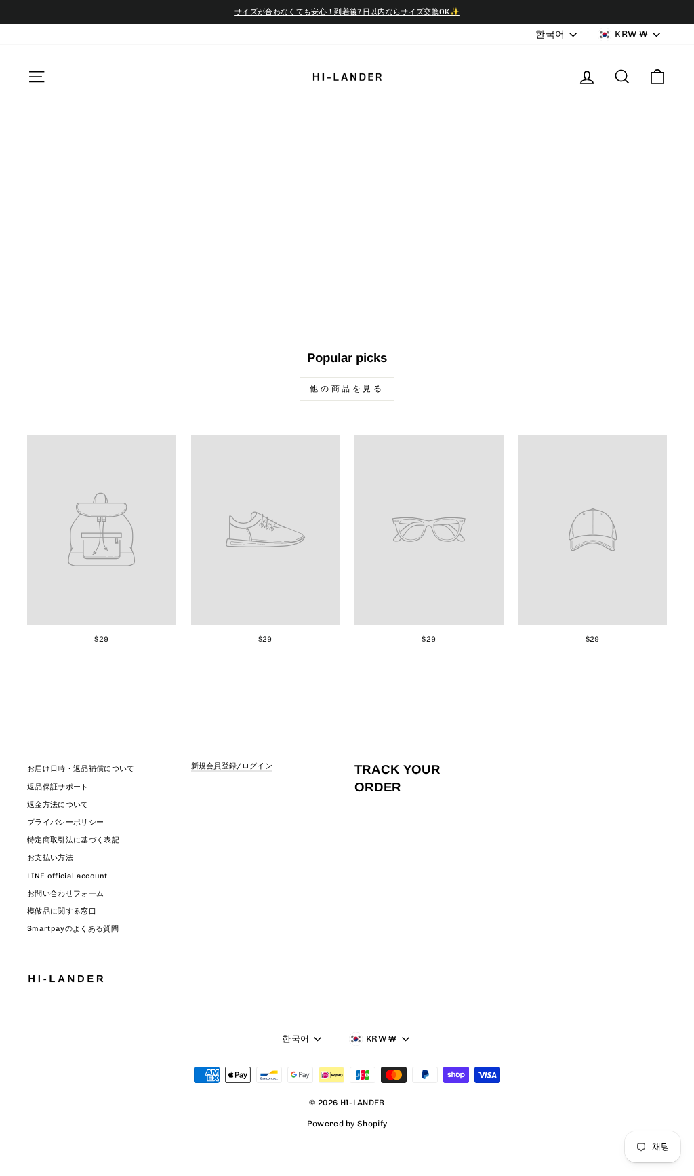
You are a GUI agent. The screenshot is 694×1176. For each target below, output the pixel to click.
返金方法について (58, 804)
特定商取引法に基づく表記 (73, 840)
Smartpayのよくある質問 (73, 928)
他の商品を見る (347, 388)
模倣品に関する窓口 (61, 911)
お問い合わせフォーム (65, 893)
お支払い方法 (50, 857)
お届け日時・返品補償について (81, 768)
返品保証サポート (58, 787)
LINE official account (67, 875)
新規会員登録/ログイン (232, 766)
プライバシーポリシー (65, 822)
